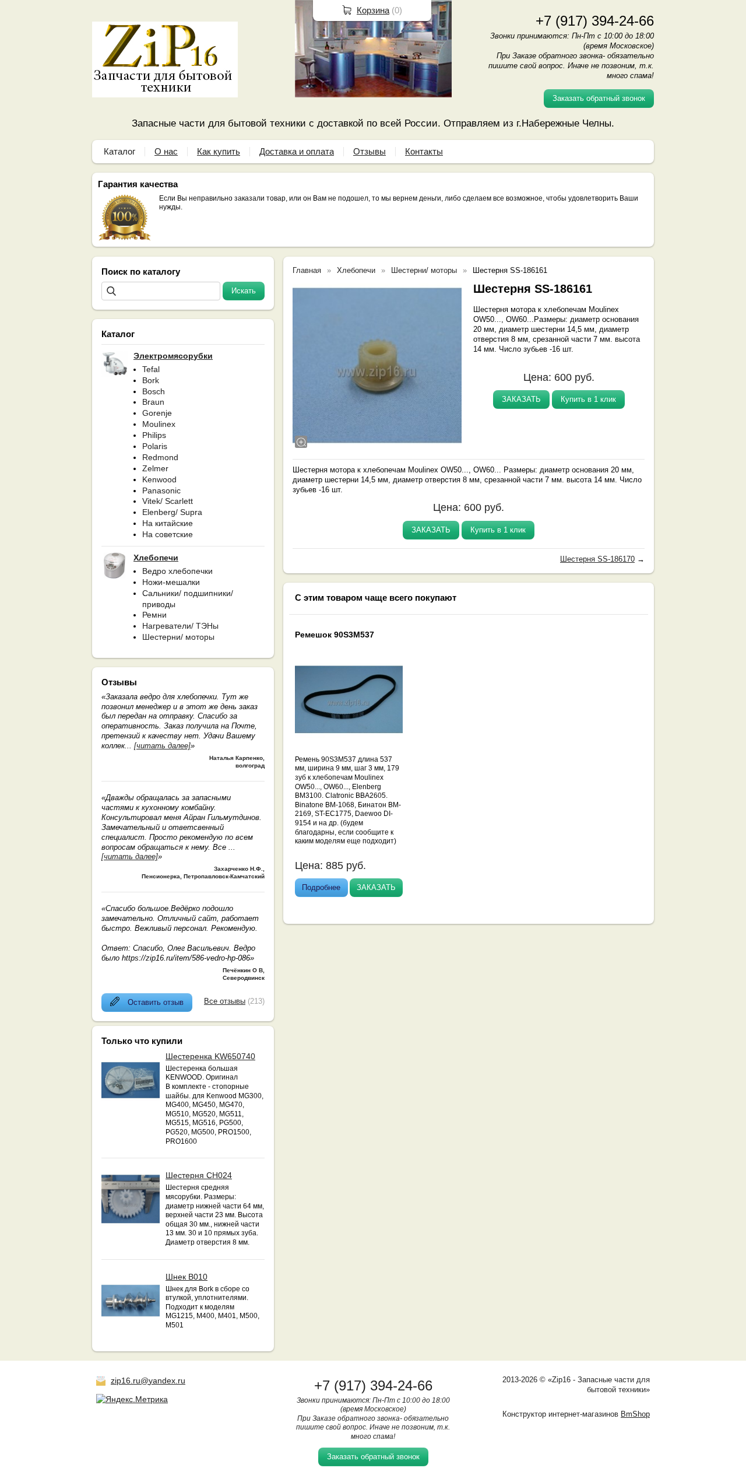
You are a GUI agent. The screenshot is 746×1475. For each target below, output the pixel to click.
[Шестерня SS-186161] (377, 365)
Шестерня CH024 (199, 1175)
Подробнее (321, 887)
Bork (150, 380)
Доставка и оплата (296, 151)
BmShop (635, 1414)
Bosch (153, 391)
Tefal (151, 369)
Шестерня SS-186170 (597, 559)
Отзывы (369, 151)
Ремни (154, 614)
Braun (153, 402)
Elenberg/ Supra (172, 512)
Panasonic (161, 490)
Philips (154, 435)
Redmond (160, 457)
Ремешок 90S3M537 (334, 634)
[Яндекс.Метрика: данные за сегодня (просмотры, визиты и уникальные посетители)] (132, 1399)
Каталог (119, 151)
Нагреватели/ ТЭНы (180, 625)
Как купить (218, 151)
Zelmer (155, 468)
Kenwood (159, 479)
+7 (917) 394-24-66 (595, 21)
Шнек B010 (186, 1276)
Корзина (373, 10)
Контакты (424, 151)
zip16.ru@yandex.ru (148, 1380)
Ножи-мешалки (171, 582)
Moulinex (158, 424)
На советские (167, 534)
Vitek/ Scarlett (167, 501)
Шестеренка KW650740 (210, 1056)
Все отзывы (224, 1001)
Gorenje (157, 413)
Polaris (154, 446)
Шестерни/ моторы (178, 637)
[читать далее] (162, 745)
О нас (166, 151)
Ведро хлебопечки (177, 571)
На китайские (167, 523)
